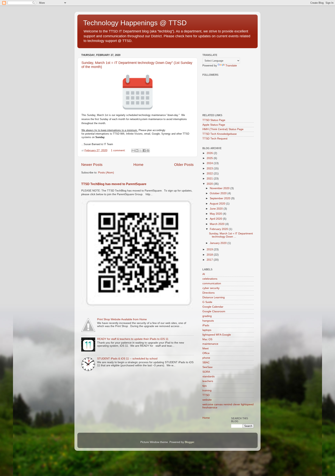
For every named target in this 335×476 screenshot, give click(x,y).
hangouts (208, 320)
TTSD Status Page (213, 120)
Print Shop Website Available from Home (122, 319)
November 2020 (220, 188)
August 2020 (218, 203)
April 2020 (216, 218)
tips (204, 385)
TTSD (206, 395)
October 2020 (218, 193)
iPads (205, 325)
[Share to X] (140, 150)
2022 (210, 173)
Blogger (189, 442)
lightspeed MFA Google (216, 334)
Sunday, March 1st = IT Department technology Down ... (231, 235)
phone (206, 357)
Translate (231, 65)
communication (211, 283)
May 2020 (216, 213)
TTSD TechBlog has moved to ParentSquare (113, 184)
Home (138, 165)
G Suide (207, 302)
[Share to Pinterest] (148, 150)
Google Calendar (212, 306)
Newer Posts (92, 165)
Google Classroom (213, 311)
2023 (210, 168)
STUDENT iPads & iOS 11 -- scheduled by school (127, 358)
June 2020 (217, 208)
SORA (206, 371)
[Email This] (133, 150)
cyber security (210, 288)
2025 (210, 158)
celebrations (209, 278)
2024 (210, 163)
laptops (206, 330)
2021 (210, 178)
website (207, 399)
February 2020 (219, 229)
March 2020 (217, 224)
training (207, 390)
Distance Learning (213, 297)
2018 (210, 254)
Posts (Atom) (106, 172)
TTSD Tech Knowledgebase (219, 133)
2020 (210, 183)
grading (207, 316)
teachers (207, 381)
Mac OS (207, 339)
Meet (205, 348)
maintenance (210, 343)
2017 (210, 259)
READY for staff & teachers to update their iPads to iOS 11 (132, 339)
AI (203, 274)
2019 (210, 249)
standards (208, 376)
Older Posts (184, 165)
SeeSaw (207, 367)
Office (206, 353)
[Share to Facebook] (144, 150)
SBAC (206, 362)
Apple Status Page (213, 124)
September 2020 (220, 198)
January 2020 (218, 243)
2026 (210, 153)
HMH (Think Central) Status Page (222, 129)
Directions (208, 292)
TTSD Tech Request (214, 138)
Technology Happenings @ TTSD (135, 23)
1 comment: (118, 150)
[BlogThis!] (137, 150)
